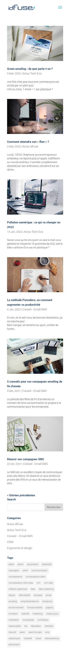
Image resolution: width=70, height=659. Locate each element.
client (25, 570)
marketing (38, 613)
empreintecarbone (30, 601)
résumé (12, 632)
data (33, 589)
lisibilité (25, 613)
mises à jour (52, 613)
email (48, 595)
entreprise (47, 601)
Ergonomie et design (19, 548)
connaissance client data (21, 583)
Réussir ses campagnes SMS (25, 459)
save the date (35, 632)
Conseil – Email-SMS (20, 536)
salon (22, 632)
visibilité (28, 638)
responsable (15, 626)
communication (39, 570)
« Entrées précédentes (21, 495)
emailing (13, 601)
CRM (10, 542)
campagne (14, 570)
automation (32, 564)
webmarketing (52, 638)
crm (39, 583)
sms (47, 632)
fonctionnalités (34, 607)
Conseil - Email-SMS (34, 309)
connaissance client (35, 576)
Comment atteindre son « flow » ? (28, 141)
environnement (16, 607)
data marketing (46, 589)
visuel (38, 638)
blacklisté (46, 564)
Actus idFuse (30, 146)
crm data (48, 583)
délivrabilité (24, 595)
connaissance (15, 576)
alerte (11, 564)
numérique (43, 620)
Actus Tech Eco (32, 73)
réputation (36, 626)
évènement (14, 644)
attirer (20, 564)
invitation (13, 613)
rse (25, 626)
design (12, 595)
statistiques (14, 638)
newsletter (14, 620)
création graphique (18, 589)
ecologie (38, 595)
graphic (49, 607)
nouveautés (28, 620)
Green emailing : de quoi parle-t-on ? (30, 69)
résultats (49, 626)
